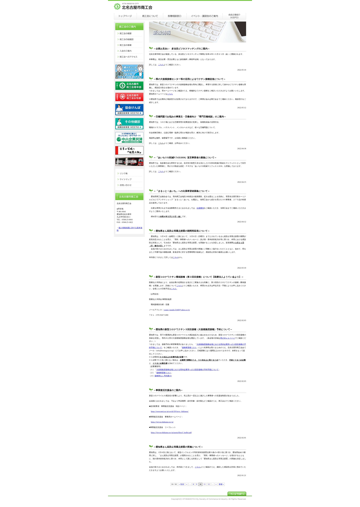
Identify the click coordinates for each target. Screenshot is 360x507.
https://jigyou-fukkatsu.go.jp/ (162, 422)
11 (205, 484)
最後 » (221, 484)
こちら (161, 65)
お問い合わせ (129, 185)
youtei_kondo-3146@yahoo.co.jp (177, 310)
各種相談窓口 (175, 16)
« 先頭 (181, 484)
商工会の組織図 (129, 39)
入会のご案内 (129, 51)
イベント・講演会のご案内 (204, 16)
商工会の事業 (129, 45)
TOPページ (125, 16)
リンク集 (129, 173)
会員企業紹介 (234, 16)
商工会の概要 (129, 33)
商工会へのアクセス (129, 57)
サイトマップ (129, 179)
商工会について (150, 16)
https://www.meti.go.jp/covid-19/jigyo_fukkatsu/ (169, 411)
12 (209, 484)
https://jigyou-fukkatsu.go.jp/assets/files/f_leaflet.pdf (171, 433)
